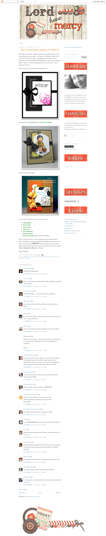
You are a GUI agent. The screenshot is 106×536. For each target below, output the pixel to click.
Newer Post (22, 492)
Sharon (25, 326)
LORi (25, 419)
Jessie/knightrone (28, 384)
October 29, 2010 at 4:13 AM (34, 437)
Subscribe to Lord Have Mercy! (73, 47)
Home (21, 43)
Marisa (25, 313)
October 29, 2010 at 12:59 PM (35, 452)
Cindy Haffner (27, 268)
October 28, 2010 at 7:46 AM (34, 415)
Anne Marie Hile (28, 467)
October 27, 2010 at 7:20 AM (34, 379)
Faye (24, 429)
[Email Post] (42, 254)
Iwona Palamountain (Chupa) (31, 409)
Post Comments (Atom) (32, 496)
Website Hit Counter (70, 149)
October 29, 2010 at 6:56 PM (34, 462)
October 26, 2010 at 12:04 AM (35, 274)
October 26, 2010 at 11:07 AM (35, 296)
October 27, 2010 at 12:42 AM (35, 367)
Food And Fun (68, 226)
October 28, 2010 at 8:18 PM (34, 425)
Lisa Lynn (26, 278)
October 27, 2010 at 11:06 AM (35, 390)
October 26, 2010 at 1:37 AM (34, 286)
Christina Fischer (28, 291)
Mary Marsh (26, 301)
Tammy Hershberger (29, 355)
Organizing (67, 228)
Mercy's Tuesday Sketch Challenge (36, 256)
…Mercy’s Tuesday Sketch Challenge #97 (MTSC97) (39, 50)
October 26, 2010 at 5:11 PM (34, 309)
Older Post (58, 492)
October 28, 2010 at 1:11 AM (34, 404)
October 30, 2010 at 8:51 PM (34, 472)
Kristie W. (26, 456)
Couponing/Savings (70, 219)
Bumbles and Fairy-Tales (30, 394)
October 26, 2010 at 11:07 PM (35, 331)
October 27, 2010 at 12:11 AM (35, 350)
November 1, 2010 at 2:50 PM (34, 485)
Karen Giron (26, 442)
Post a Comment (23, 489)
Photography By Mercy (71, 231)
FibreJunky (26, 477)
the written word (68, 233)
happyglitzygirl (27, 372)
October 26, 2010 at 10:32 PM (35, 321)
